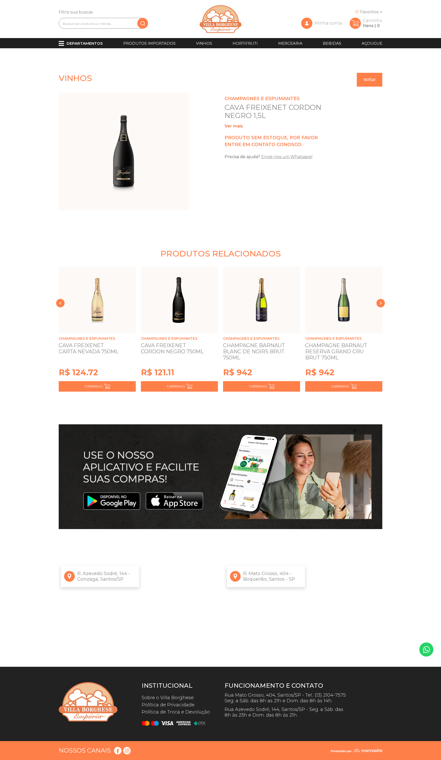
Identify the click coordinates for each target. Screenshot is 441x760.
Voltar (369, 79)
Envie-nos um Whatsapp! (286, 156)
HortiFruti (245, 43)
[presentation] (60, 303)
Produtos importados (149, 43)
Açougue (372, 43)
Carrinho (93, 386)
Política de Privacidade (168, 705)
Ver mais (234, 126)
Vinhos (204, 43)
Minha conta (328, 23)
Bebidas (332, 43)
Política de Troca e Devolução (176, 712)
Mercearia (290, 43)
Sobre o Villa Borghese (168, 697)
